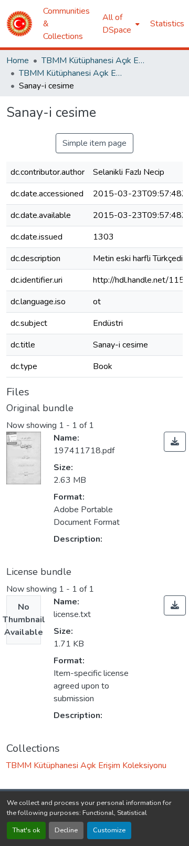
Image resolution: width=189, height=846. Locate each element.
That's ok (26, 830)
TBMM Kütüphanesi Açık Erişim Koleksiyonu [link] (93, 60)
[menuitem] (120, 24)
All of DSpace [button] (116, 24)
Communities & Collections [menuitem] (66, 23)
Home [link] (17, 60)
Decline (66, 830)
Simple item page (94, 143)
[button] (19, 24)
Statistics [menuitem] (167, 23)
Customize (109, 830)
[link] (175, 442)
